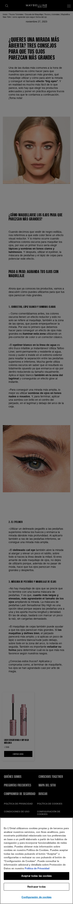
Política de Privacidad (37, 868)
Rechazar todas (36, 886)
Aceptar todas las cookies (36, 875)
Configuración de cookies (36, 897)
